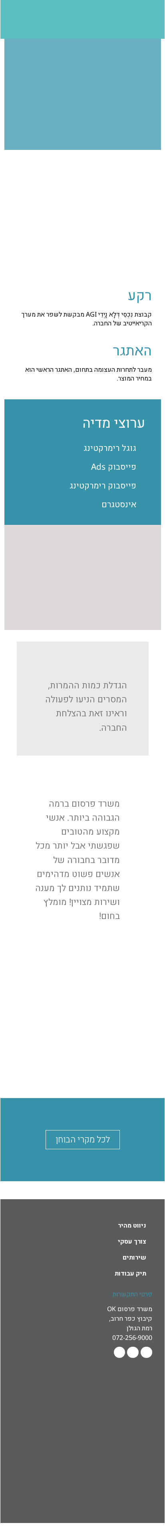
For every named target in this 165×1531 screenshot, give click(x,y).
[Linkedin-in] (133, 1352)
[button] (141, 1000)
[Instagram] (119, 1352)
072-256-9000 (132, 1337)
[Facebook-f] (146, 1352)
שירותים (134, 1257)
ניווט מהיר (132, 1225)
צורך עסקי (132, 1241)
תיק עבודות (130, 1273)
